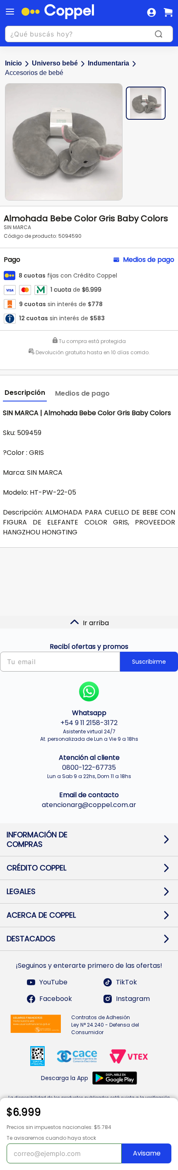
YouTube (53, 982)
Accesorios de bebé (34, 72)
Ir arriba (96, 623)
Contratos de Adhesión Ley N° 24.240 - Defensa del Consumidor (105, 1025)
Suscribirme (149, 662)
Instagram (133, 998)
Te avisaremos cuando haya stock (51, 1137)
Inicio (13, 63)
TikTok (126, 982)
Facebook (55, 998)
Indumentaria (108, 63)
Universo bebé (55, 63)
